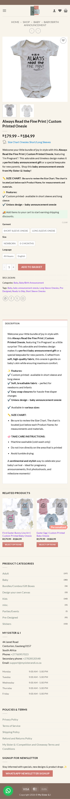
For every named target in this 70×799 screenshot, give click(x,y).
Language (7, 250)
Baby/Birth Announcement (41, 23)
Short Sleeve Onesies (36, 291)
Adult (5, 573)
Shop (26, 21)
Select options (13, 544)
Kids (4, 598)
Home (15, 21)
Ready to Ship (18, 291)
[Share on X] (17, 298)
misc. (5, 604)
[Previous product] (38, 30)
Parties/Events (10, 611)
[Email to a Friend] (23, 298)
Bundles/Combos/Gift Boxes (18, 585)
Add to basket (31, 266)
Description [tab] (12, 323)
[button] (4, 11)
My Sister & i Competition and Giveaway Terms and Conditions (30, 746)
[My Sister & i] (35, 10)
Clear (65, 222)
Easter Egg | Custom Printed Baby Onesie (51, 534)
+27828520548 (32, 658)
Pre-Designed (10, 617)
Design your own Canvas (16, 592)
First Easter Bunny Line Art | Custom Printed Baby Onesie (17, 534)
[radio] (15, 230)
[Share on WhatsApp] (5, 298)
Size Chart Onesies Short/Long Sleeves (29, 142)
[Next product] (31, 30)
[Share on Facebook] (11, 298)
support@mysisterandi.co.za (25, 662)
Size (4, 237)
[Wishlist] (60, 10)
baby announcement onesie (26, 288)
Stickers (6, 623)
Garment (6, 224)
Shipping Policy (11, 731)
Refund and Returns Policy (17, 738)
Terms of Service (11, 725)
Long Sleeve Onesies (49, 288)
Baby (37, 21)
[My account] (54, 10)
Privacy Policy (10, 719)
